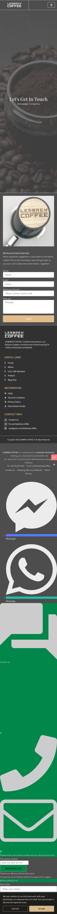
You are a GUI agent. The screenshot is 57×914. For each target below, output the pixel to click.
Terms (47, 470)
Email (5, 280)
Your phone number (9, 859)
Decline (15, 908)
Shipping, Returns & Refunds (29, 470)
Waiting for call (13, 868)
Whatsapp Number (11, 289)
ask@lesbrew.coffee (41, 466)
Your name (5, 884)
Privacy (28, 473)
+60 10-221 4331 (17, 466)
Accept (41, 908)
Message (7, 299)
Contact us (10, 470)
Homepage (22, 104)
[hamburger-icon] (51, 5)
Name (5, 271)
